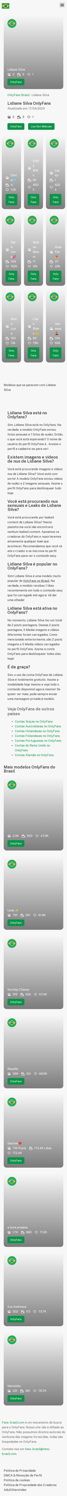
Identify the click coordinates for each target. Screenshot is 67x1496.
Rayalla (12, 1069)
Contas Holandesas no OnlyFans (37, 731)
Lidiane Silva (16, 69)
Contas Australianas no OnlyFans (38, 726)
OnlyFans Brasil (18, 95)
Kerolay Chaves (18, 989)
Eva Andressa (16, 1306)
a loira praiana (17, 1227)
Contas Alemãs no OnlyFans (34, 755)
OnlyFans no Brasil (36, 581)
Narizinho (14, 1386)
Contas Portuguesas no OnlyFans (38, 740)
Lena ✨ (13, 910)
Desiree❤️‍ (14, 1143)
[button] (62, 5)
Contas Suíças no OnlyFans (34, 721)
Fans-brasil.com (13, 1422)
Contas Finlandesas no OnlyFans (37, 736)
